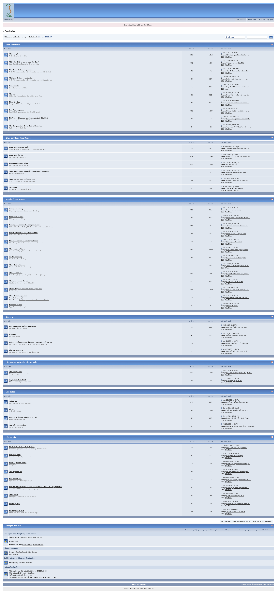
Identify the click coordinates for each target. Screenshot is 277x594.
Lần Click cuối (27, 544)
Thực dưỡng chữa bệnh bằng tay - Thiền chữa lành (29, 171)
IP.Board (135, 589)
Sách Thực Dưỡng (16, 217)
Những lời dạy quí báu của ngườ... (238, 504)
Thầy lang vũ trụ (15, 372)
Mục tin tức (10, 392)
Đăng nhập (142, 25)
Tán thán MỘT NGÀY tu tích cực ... (238, 127)
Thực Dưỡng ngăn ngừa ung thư (22, 179)
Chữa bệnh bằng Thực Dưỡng (18, 138)
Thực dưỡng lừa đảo (17, 265)
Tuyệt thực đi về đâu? (17, 380)
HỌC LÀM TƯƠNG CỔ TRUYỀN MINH (23, 233)
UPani (227, 268)
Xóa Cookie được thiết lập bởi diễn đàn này (236, 521)
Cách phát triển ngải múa (235, 495)
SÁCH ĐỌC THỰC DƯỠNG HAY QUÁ (240, 426)
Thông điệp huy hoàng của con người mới (25, 289)
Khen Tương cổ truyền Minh (236, 234)
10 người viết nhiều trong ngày (238, 530)
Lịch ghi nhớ (241, 19)
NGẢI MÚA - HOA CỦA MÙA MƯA (21, 447)
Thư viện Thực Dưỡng (17, 425)
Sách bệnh (13, 187)
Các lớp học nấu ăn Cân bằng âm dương (24, 225)
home (227, 89)
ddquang (29, 575)
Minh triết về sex (15, 305)
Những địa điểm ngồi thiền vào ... (237, 111)
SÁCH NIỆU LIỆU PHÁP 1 (235, 188)
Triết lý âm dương (16, 209)
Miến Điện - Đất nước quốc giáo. (21, 70)
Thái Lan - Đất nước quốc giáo (21, 78)
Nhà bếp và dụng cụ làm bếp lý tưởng (23, 241)
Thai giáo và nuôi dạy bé (18, 281)
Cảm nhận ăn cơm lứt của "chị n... (238, 343)
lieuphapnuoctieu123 (232, 190)
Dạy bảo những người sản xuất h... (238, 480)
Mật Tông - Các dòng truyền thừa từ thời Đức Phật (28, 118)
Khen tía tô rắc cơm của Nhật (236, 327)
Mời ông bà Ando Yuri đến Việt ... (237, 298)
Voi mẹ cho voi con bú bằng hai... (237, 472)
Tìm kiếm (261, 19)
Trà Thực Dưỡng (15, 257)
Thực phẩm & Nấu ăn (17, 249)
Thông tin (13, 401)
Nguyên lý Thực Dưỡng (15, 199)
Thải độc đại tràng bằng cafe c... (237, 410)
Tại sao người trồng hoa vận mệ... (238, 148)
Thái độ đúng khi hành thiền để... (237, 71)
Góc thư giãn (11, 437)
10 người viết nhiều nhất (263, 530)
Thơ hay (12, 94)
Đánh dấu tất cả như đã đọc (262, 521)
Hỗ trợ (11, 409)
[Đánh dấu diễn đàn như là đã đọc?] (6, 55)
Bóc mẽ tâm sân (15, 478)
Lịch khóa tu (14, 86)
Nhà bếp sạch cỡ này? (234, 242)
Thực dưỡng (8, 19)
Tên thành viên (38, 544)
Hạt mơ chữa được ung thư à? (237, 180)
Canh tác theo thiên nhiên (19, 147)
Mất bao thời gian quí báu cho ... (237, 335)
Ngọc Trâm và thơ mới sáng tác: (237, 95)
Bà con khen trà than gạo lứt (236, 258)
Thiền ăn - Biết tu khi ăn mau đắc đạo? (24, 62)
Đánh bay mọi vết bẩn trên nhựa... (238, 464)
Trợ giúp (270, 19)
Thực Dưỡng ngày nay (18, 296)
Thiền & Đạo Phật (13, 45)
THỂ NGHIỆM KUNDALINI (235, 511)
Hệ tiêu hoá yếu (231, 164)
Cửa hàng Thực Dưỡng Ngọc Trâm (22, 326)
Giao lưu (9, 317)
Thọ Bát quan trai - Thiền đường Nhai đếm (25, 126)
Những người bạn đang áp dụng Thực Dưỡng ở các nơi (30, 342)
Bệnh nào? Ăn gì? (16, 155)
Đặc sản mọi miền (16, 350)
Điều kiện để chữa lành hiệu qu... (237, 172)
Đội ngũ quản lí (216, 530)
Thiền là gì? (13, 54)
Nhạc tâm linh (14, 102)
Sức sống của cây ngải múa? (236, 448)
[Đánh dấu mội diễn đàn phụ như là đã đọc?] (6, 298)
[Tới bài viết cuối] (221, 53)
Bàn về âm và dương (233, 210)
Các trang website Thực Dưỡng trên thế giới (34, 300)
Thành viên (251, 19)
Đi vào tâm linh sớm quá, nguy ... (237, 274)
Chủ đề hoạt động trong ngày (197, 530)
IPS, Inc (151, 589)
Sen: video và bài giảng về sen (237, 250)
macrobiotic (229, 383)
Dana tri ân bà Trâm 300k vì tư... (237, 418)
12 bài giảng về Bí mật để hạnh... (237, 55)
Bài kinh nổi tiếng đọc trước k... (237, 79)
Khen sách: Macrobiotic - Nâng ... (238, 218)
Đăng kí (149, 25)
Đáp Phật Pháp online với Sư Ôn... (238, 87)
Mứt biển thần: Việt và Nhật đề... (237, 351)
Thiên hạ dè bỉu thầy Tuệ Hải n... (237, 266)
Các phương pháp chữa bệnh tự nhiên (21, 362)
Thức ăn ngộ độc (15, 273)
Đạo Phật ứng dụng (16, 110)
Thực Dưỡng (10, 31)
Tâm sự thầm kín (15, 472)
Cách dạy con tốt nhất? (234, 282)
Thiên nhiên (13, 494)
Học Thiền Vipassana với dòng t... (238, 119)
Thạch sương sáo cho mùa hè (237, 226)
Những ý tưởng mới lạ (17, 463)
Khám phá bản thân (16, 510)
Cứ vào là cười (14, 455)
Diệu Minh (228, 57)
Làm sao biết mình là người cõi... (237, 290)
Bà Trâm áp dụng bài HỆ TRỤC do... (239, 373)
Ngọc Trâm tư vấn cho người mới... (238, 156)
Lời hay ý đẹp (14, 504)
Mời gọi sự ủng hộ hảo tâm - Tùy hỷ (23, 417)
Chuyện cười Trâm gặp (234, 456)
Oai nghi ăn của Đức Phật (235, 63)
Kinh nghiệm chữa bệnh (18, 163)
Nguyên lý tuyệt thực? (234, 381)
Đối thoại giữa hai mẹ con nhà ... (237, 488)
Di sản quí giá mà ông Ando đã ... (237, 402)
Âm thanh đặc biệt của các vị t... (237, 103)
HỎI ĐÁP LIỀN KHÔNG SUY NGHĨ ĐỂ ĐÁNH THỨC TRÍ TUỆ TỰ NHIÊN (35, 487)
